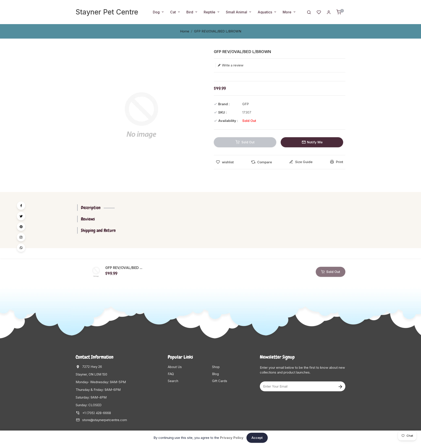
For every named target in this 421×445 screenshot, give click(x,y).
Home (184, 31)
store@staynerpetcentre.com (104, 420)
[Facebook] (21, 205)
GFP (245, 104)
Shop (216, 367)
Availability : (228, 121)
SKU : (222, 112)
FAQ (171, 374)
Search (173, 381)
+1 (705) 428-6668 (96, 413)
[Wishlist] (319, 12)
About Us (175, 367)
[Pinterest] (21, 226)
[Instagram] (21, 237)
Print (339, 162)
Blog (215, 374)
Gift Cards (219, 381)
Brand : (224, 104)
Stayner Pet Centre (107, 12)
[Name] (340, 386)
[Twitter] (21, 216)
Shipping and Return (98, 230)
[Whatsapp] (21, 248)
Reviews (88, 219)
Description (90, 207)
